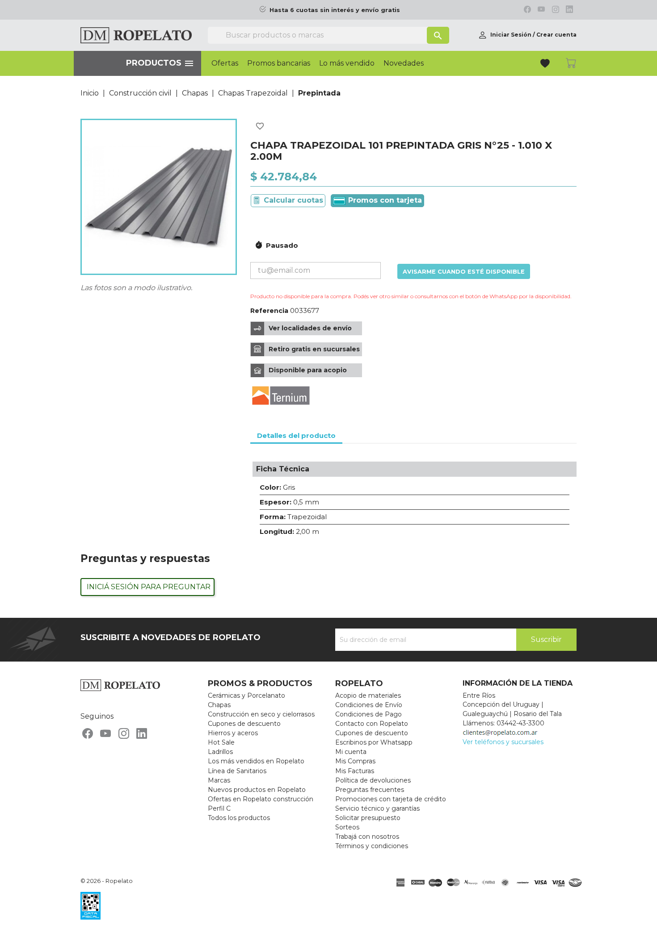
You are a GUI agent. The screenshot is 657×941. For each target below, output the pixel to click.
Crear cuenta (556, 34)
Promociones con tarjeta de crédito (390, 799)
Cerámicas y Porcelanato (246, 695)
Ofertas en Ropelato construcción (260, 799)
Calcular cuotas (293, 200)
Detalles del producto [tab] (296, 435)
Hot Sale (221, 742)
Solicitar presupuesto (367, 818)
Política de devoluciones (373, 780)
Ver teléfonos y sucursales (503, 742)
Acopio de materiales (368, 695)
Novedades (403, 63)
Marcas (219, 780)
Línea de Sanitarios (237, 771)
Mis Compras (355, 761)
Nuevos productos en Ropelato (257, 790)
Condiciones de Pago (368, 714)
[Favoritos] (546, 64)
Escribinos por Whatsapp (374, 742)
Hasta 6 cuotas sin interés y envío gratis (335, 10)
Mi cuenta (350, 752)
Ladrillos (220, 752)
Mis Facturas (354, 771)
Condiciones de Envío (368, 705)
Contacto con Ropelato (371, 724)
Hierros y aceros (233, 733)
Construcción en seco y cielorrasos (261, 714)
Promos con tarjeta (384, 200)
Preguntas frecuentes (369, 790)
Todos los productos (239, 818)
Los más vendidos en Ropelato (256, 761)
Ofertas (224, 63)
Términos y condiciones (371, 846)
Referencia (269, 310)
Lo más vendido (347, 63)
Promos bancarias (278, 63)
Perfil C (219, 808)
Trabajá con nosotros (367, 837)
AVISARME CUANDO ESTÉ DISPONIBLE (464, 271)
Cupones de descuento (244, 724)
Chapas (219, 705)
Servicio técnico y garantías (377, 808)
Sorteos (347, 827)
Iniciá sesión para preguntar (149, 587)
